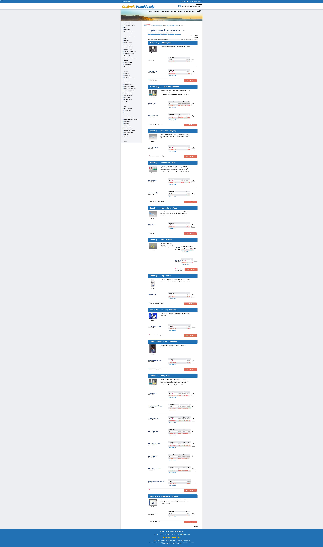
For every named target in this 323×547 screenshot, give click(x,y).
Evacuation (126, 73)
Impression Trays (128, 93)
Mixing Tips (160, 34)
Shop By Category (153, 11)
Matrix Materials (128, 108)
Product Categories (158, 25)
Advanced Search (199, 4)
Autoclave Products (129, 34)
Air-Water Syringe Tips (129, 25)
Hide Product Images (152, 39)
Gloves (125, 79)
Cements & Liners (128, 49)
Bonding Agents (128, 42)
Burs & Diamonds (128, 47)
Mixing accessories (128, 117)
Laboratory (126, 106)
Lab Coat (126, 101)
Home (146, 25)
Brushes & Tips (128, 44)
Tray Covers (127, 134)
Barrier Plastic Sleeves (129, 36)
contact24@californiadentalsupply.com (171, 531)
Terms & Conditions (166, 534)
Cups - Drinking (128, 62)
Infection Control (128, 95)
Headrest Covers (128, 84)
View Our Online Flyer (172, 537)
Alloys (125, 27)
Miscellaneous (127, 115)
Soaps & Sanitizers (128, 128)
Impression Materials (129, 90)
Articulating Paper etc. (129, 31)
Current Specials (176, 11)
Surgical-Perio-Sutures (129, 130)
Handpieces (127, 82)
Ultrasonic (126, 136)
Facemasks (127, 75)
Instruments (127, 97)
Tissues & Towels (128, 132)
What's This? (186, 94)
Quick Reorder (189, 11)
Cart (197, 11)
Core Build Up (127, 55)
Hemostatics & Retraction (130, 86)
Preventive (126, 123)
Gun (149, 34)
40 (196, 39)
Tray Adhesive (171, 34)
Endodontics (127, 66)
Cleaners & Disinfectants (130, 51)
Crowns (126, 60)
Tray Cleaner (178, 34)
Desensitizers (127, 64)
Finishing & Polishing (129, 77)
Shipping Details (179, 534)
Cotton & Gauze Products (130, 58)
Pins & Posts (127, 121)
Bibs (125, 38)
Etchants (126, 71)
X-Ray (125, 141)
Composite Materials (129, 53)
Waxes (125, 139)
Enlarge (152, 52)
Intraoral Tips (153, 34)
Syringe (165, 34)
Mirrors (126, 112)
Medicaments (127, 110)
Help (188, 534)
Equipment (126, 69)
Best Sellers (165, 11)
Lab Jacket (126, 104)
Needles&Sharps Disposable (131, 119)
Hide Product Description (163, 39)
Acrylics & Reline (128, 23)
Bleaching (126, 40)
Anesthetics (127, 29)
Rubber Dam (127, 125)
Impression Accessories (130, 88)
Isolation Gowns (128, 99)
